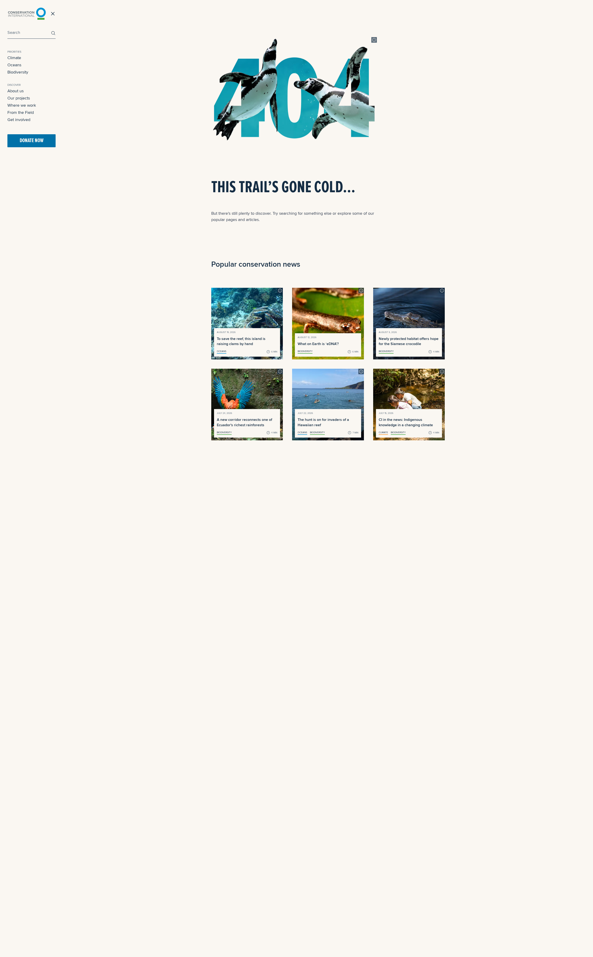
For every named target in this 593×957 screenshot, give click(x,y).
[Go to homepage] (26, 13)
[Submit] (52, 33)
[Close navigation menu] (53, 13)
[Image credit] (374, 40)
